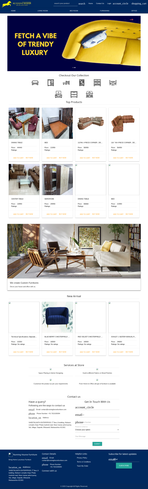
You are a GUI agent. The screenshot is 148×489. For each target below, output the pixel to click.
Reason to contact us (81, 426)
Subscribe (124, 465)
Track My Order (82, 466)
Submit (97, 444)
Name (82, 407)
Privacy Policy (81, 458)
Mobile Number (85, 422)
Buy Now (29, 158)
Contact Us (100, 3)
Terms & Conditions (83, 462)
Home (91, 3)
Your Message (80, 436)
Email (82, 415)
